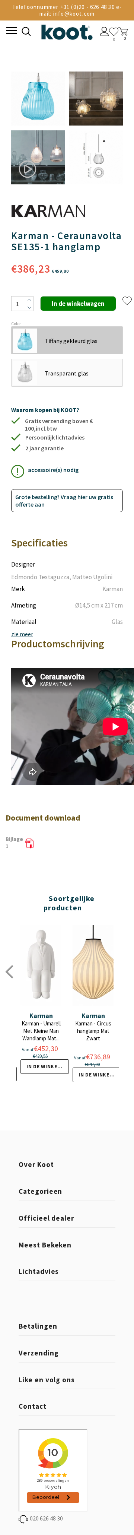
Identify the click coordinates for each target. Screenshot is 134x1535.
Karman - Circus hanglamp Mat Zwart (93, 1031)
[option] (38, 128)
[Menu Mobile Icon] (10, 31)
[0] (113, 32)
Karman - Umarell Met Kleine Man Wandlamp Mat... (41, 1031)
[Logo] (66, 30)
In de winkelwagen (47, 1066)
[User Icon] (104, 32)
